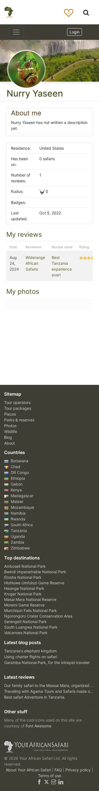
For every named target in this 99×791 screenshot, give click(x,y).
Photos (10, 425)
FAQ (58, 769)
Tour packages (17, 408)
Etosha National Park (23, 577)
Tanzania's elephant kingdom (30, 651)
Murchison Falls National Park (30, 610)
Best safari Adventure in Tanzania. (34, 697)
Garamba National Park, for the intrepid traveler (47, 662)
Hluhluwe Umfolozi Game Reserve (34, 582)
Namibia (18, 513)
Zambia (17, 542)
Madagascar (21, 495)
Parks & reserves (19, 419)
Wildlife (10, 431)
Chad (15, 466)
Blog (8, 437)
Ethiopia (17, 478)
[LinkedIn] (60, 781)
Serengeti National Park (25, 621)
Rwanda (17, 519)
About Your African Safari (29, 769)
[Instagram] (53, 781)
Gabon (16, 484)
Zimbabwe (20, 548)
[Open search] (86, 12)
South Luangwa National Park (30, 627)
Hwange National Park (24, 588)
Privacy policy (78, 769)
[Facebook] (39, 781)
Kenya (16, 489)
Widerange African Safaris (35, 263)
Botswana (19, 460)
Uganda (17, 536)
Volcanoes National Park (26, 632)
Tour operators (17, 402)
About (9, 443)
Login (74, 32)
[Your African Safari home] (49, 747)
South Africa (21, 524)
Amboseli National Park (25, 566)
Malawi (16, 501)
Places (10, 414)
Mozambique (22, 507)
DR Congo (19, 472)
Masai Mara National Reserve (30, 599)
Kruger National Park (23, 594)
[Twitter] (46, 781)
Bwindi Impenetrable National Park (35, 571)
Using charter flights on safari (30, 656)
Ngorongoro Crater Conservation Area (38, 616)
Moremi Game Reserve (24, 605)
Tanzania (18, 530)
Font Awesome (38, 725)
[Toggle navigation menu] (16, 32)
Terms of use (49, 775)
